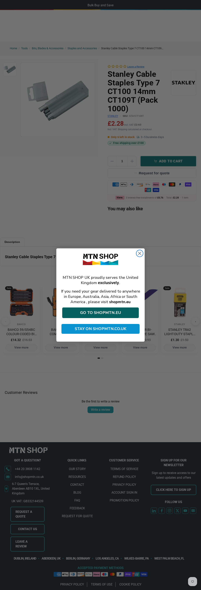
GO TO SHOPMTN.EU (100, 312)
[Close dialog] (139, 253)
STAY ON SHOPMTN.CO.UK (100, 328)
